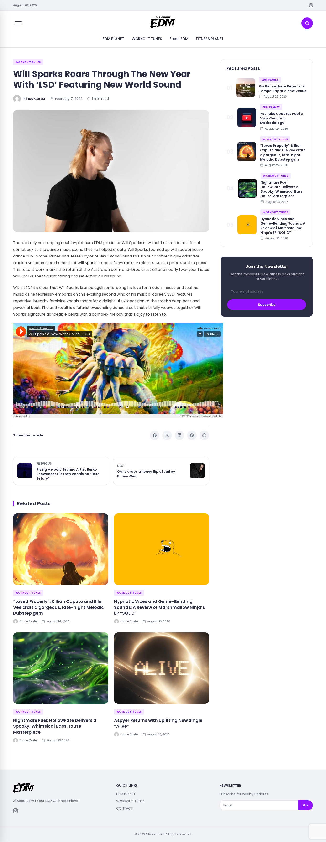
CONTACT (124, 808)
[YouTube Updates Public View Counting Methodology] (246, 117)
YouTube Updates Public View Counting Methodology (281, 118)
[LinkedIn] (179, 435)
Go (305, 805)
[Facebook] (154, 435)
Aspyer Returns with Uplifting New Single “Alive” (158, 723)
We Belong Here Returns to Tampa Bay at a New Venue (282, 88)
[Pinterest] (192, 435)
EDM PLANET (113, 38)
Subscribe (267, 304)
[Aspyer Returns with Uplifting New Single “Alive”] (161, 668)
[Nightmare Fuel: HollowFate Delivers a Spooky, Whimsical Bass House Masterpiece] (60, 668)
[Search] (307, 23)
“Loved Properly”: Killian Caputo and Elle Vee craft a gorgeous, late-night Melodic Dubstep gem (58, 607)
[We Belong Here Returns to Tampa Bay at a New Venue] (245, 87)
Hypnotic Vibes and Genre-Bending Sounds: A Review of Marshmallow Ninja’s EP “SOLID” (159, 607)
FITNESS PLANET (210, 38)
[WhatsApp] (204, 435)
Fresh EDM (179, 38)
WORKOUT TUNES (147, 38)
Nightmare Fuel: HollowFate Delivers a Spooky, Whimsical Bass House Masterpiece (54, 726)
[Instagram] (311, 5)
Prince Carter (34, 98)
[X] (167, 435)
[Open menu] (18, 23)
